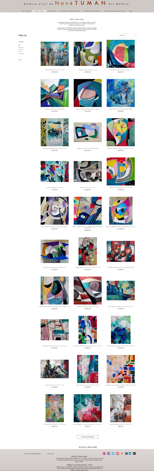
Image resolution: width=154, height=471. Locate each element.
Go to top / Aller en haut (88, 447)
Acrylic (20, 51)
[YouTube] (117, 453)
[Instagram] (104, 453)
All (19, 45)
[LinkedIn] (130, 453)
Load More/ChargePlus (87, 437)
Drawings (21, 49)
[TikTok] (134, 453)
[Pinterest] (122, 453)
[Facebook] (108, 453)
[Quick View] (55, 54)
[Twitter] (113, 453)
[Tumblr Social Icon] (126, 453)
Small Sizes (21, 53)
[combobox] (128, 35)
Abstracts (20, 47)
